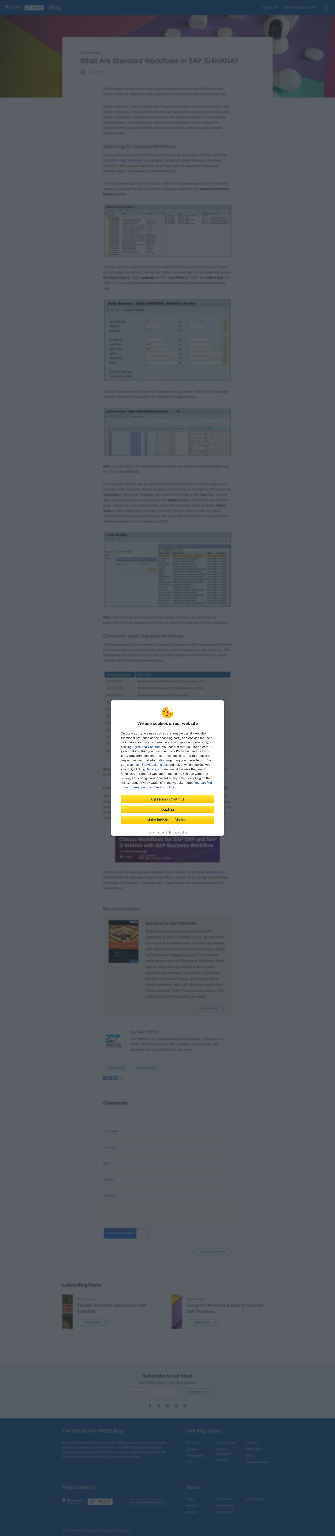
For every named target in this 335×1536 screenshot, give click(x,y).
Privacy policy (178, 832)
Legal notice (155, 832)
